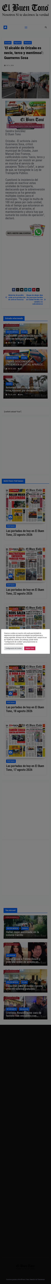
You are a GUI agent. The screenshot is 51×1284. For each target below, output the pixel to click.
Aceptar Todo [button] (30, 648)
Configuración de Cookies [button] (14, 648)
